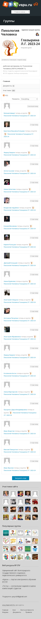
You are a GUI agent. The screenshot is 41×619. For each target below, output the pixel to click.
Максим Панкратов (11, 449)
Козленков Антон (10, 373)
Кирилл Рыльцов (10, 245)
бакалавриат (33, 71)
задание (10, 73)
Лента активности (27, 610)
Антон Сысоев (9, 171)
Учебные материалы (21, 73)
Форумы (5, 612)
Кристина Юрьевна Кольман (14, 131)
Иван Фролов (9, 468)
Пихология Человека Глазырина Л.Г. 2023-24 (20, 116)
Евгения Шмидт (9, 113)
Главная (6, 81)
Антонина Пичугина (11, 318)
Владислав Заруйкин (11, 208)
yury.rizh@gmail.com (19, 596)
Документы (8, 86)
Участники (8, 90)
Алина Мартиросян (11, 392)
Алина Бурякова (9, 281)
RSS (6, 95)
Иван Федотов (9, 431)
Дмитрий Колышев (10, 263)
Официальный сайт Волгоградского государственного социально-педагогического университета (16, 572)
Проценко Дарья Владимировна (15, 410)
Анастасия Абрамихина (12, 337)
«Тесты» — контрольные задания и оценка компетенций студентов (19, 587)
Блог (14, 610)
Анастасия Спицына (11, 300)
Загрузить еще (20, 478)
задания (17, 71)
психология (24, 71)
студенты (11, 71)
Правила (29, 612)
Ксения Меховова (10, 226)
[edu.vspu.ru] (20, 4)
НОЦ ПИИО (6, 605)
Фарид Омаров (9, 152)
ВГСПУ (5, 73)
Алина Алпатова (10, 189)
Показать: (16, 99)
